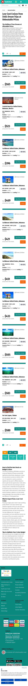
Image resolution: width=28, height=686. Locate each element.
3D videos (3, 596)
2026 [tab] (5, 452)
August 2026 (5, 457)
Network (3, 605)
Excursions (3, 594)
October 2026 (20, 457)
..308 (7, 53)
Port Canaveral (13, 117)
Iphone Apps (4, 608)
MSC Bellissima (6, 418)
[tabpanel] (14, 457)
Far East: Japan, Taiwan (9, 415)
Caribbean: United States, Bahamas (13, 69)
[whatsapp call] (16, 2)
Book (22, 87)
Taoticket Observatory (20, 609)
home (3, 10)
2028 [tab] (15, 452)
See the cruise (20, 83)
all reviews (6, 575)
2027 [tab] (10, 452)
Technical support (19, 582)
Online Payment (18, 607)
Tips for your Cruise (5, 589)
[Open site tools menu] (26, 2)
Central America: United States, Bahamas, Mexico (12, 107)
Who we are (3, 603)
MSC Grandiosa (6, 111)
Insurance (17, 590)
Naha (11, 422)
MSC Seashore (5, 225)
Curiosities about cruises (6, 582)
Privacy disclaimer (19, 585)
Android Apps (4, 611)
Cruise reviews (18, 604)
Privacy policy (24, 667)
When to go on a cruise (6, 591)
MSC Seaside (5, 72)
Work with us (18, 595)
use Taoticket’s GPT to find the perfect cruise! (16, 652)
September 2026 (12, 457)
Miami (11, 76)
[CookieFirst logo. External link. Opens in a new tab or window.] (1, 669)
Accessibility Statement (20, 592)
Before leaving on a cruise (5, 585)
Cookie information (19, 587)
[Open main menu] (26, 5)
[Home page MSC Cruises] (23, 72)
